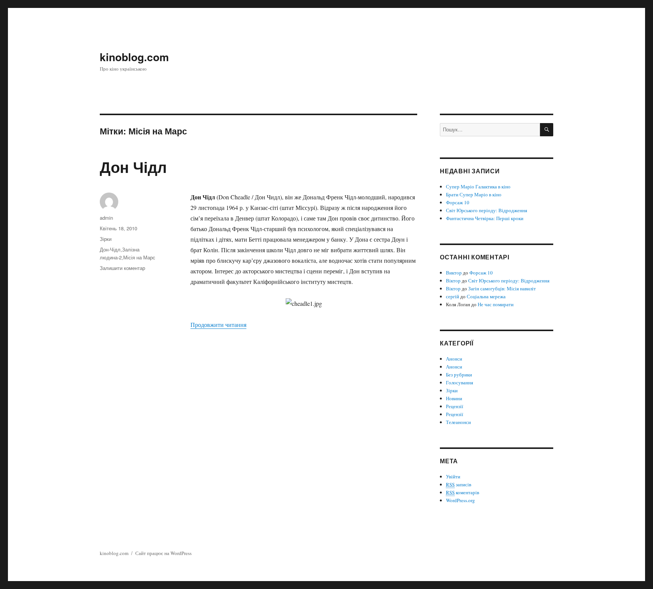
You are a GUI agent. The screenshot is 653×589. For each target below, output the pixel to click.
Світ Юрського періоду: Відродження (486, 210)
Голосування (459, 382)
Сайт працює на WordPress (163, 553)
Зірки (105, 238)
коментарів (462, 492)
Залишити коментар (122, 267)
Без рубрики (459, 374)
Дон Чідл (133, 166)
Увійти (453, 476)
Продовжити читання (218, 324)
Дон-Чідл (110, 249)
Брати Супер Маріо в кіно (473, 194)
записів (458, 484)
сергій (452, 296)
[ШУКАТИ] (546, 129)
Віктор (453, 280)
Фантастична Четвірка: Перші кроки (484, 218)
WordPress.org (460, 500)
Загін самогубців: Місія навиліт (502, 288)
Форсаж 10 (457, 202)
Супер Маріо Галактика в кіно (478, 186)
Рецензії (454, 406)
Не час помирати (496, 304)
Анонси (454, 358)
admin (106, 217)
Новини (454, 398)
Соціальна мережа (486, 296)
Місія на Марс (139, 257)
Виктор (454, 272)
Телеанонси (458, 422)
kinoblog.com (134, 57)
